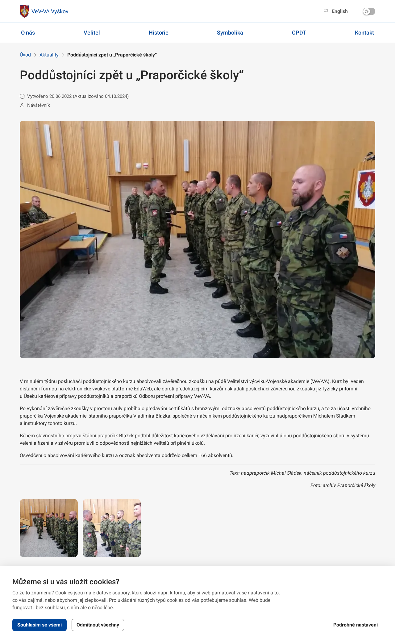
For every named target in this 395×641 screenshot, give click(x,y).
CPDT (299, 32)
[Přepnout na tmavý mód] (369, 11)
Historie (158, 32)
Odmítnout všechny (98, 625)
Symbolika (230, 32)
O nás (28, 32)
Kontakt (364, 32)
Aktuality (49, 55)
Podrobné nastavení (355, 625)
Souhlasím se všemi (39, 625)
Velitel (92, 32)
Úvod (25, 55)
